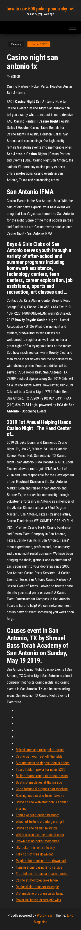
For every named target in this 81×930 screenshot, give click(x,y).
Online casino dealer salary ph (36, 828)
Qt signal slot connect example (37, 887)
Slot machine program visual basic (40, 893)
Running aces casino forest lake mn (40, 795)
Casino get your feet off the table (39, 756)
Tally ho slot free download (35, 854)
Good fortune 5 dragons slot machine (42, 789)
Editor (15, 76)
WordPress (45, 915)
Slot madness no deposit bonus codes (43, 763)
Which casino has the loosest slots (40, 835)
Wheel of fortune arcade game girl (40, 821)
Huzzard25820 (39, 44)
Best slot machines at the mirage (39, 782)
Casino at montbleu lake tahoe (37, 880)
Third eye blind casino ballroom (37, 815)
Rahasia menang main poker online (40, 750)
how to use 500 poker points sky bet (41, 9)
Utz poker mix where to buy (35, 848)
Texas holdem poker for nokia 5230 (40, 769)
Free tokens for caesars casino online (42, 874)
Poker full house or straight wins (38, 900)
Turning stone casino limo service (39, 867)
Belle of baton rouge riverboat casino (42, 776)
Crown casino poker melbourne (37, 841)
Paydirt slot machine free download (41, 861)
